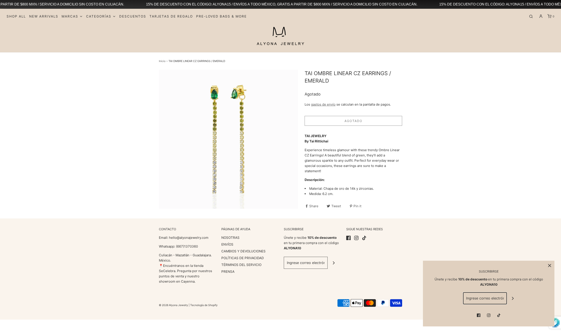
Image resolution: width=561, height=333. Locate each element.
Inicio (162, 61)
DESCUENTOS (132, 16)
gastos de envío (323, 104)
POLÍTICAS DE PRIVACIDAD (242, 258)
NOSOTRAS (230, 238)
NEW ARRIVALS (43, 16)
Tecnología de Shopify (204, 305)
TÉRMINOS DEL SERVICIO (241, 265)
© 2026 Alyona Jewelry (174, 305)
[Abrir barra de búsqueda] (531, 16)
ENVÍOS (227, 244)
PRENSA (227, 271)
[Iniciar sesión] (540, 16)
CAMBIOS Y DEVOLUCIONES (243, 251)
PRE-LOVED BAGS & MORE (221, 16)
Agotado (353, 121)
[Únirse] (334, 263)
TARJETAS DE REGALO (171, 16)
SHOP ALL (16, 16)
